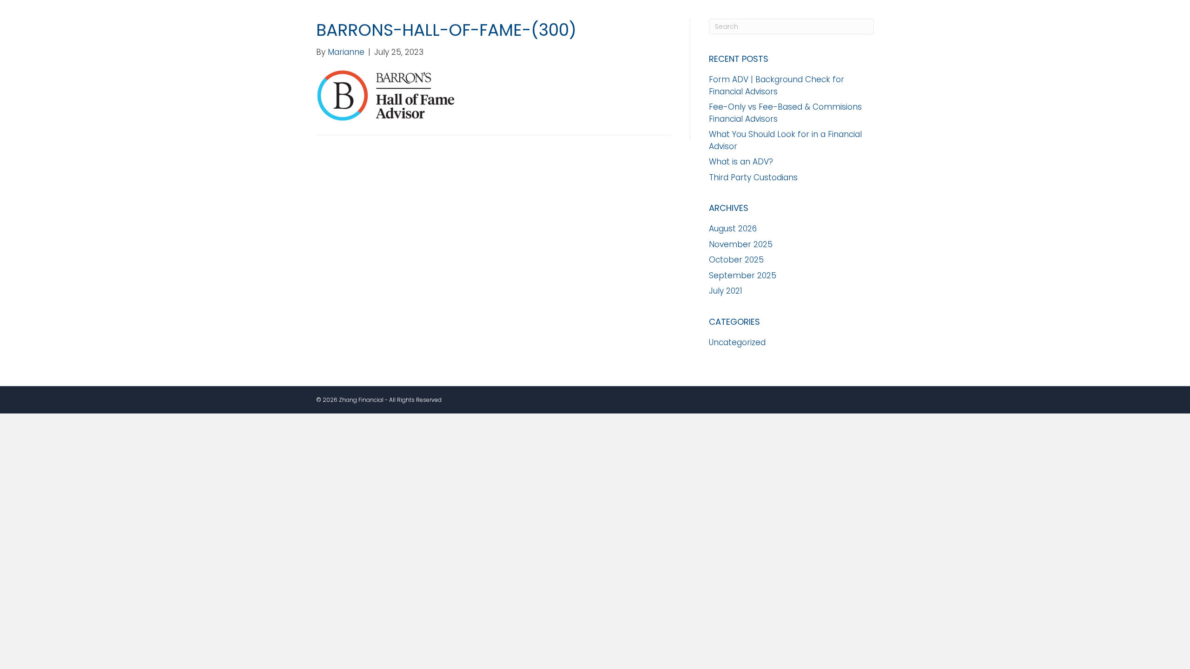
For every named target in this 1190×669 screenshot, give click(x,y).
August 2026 (733, 228)
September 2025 (742, 275)
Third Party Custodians (753, 177)
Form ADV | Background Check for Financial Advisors (776, 85)
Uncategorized (737, 342)
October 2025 (736, 259)
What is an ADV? (741, 161)
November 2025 (741, 244)
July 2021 (725, 290)
